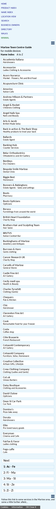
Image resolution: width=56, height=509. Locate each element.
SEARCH (5, 21)
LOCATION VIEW (9, 17)
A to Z (20, 54)
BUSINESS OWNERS (10, 25)
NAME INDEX (7, 12)
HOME (4, 4)
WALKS (4, 34)
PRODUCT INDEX (9, 8)
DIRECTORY (7, 29)
